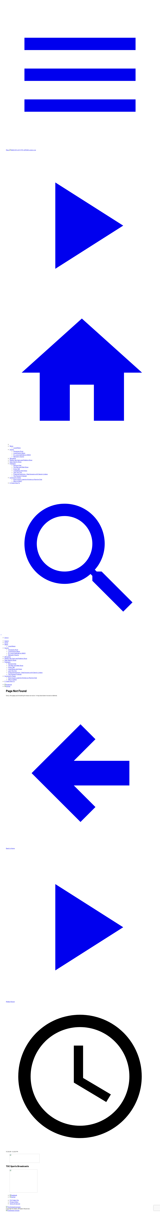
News (11, 446)
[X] (7, 686)
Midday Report (10, 1001)
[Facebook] (8, 684)
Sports (12, 449)
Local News (17, 448)
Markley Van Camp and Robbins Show (21, 460)
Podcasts (13, 463)
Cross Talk (16, 469)
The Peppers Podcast (20, 476)
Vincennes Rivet (18, 451)
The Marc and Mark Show (20, 467)
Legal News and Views (20, 470)
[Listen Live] (80, 926)
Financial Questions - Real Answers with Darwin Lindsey (30, 474)
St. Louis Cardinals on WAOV (22, 455)
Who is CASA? (17, 481)
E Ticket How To (15, 483)
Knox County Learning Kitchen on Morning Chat (27, 479)
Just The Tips (17, 472)
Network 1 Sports (18, 456)
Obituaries (13, 458)
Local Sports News (19, 453)
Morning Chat (17, 465)
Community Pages (15, 477)
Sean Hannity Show (15, 462)
